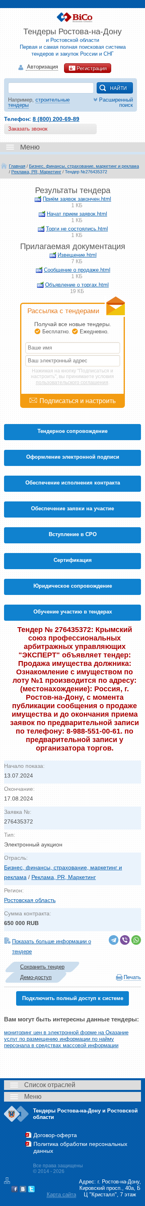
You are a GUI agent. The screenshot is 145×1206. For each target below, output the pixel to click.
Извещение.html (77, 255)
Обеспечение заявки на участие (72, 508)
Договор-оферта (55, 1135)
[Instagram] (40, 1189)
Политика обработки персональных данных (80, 1147)
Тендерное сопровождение (72, 431)
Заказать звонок (28, 129)
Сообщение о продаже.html (77, 270)
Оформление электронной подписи (72, 457)
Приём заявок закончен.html (77, 199)
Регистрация (92, 68)
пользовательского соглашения (72, 382)
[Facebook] (14, 1189)
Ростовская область (30, 900)
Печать (132, 977)
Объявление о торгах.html (77, 285)
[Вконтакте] (23, 1189)
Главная (17, 166)
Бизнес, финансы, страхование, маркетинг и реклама (84, 166)
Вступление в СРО (73, 534)
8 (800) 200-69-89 (56, 119)
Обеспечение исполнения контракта (72, 483)
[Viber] (125, 940)
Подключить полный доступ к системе (72, 998)
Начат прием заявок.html (77, 214)
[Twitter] (31, 1189)
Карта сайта (61, 1194)
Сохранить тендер (42, 967)
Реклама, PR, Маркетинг (36, 171)
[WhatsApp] (136, 940)
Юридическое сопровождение (72, 586)
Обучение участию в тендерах (72, 612)
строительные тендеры (39, 102)
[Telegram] (113, 940)
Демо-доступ (36, 977)
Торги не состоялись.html (77, 229)
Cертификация (73, 560)
